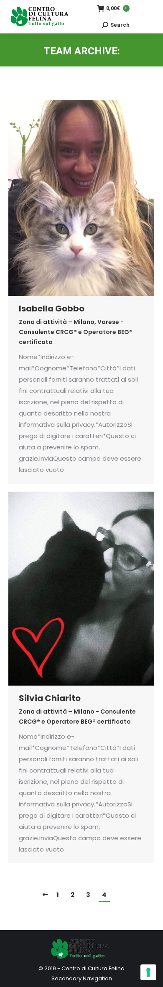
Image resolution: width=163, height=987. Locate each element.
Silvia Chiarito (50, 698)
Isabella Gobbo (51, 308)
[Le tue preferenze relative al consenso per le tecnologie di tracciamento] (148, 972)
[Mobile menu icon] (146, 16)
